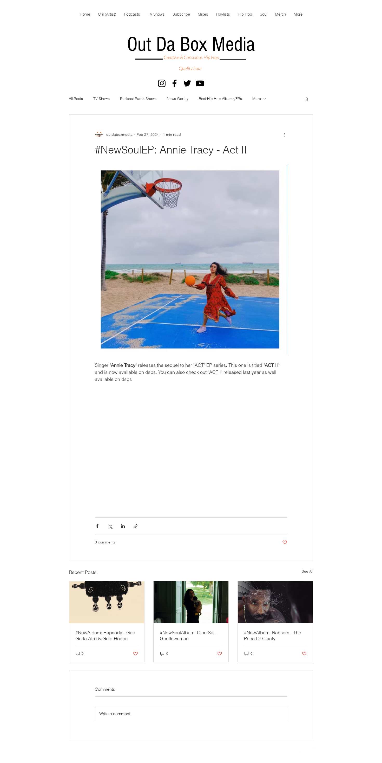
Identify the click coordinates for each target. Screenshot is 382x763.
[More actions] (284, 134)
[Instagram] (162, 83)
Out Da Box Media (191, 44)
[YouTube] (200, 83)
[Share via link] (135, 526)
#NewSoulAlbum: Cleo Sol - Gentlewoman (188, 636)
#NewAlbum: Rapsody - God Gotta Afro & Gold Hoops (105, 636)
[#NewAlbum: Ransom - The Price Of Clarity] (275, 602)
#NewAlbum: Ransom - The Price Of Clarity (272, 636)
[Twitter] (187, 83)
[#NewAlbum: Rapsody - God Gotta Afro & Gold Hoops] (106, 602)
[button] (306, 99)
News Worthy (177, 98)
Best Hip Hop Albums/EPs (220, 98)
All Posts (76, 98)
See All (307, 571)
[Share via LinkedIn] (122, 526)
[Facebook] (174, 83)
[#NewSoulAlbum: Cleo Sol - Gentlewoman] (191, 602)
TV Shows (101, 98)
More (256, 98)
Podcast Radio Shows (138, 98)
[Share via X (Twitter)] (110, 526)
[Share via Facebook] (97, 526)
